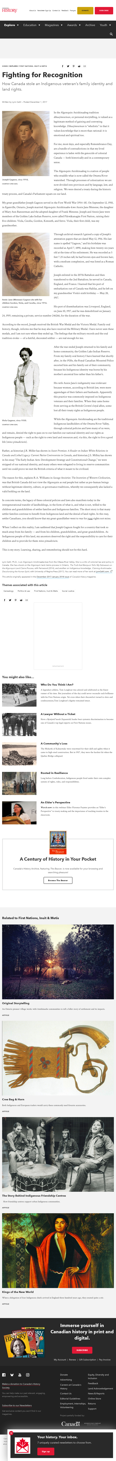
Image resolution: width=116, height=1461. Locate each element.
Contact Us (56, 11)
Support (92, 1408)
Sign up (46, 1451)
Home (5, 66)
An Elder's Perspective (55, 802)
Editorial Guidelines (70, 1398)
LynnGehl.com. (104, 571)
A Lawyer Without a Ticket (58, 714)
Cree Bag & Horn (13, 1099)
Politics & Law (24, 591)
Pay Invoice (104, 1359)
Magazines (52, 25)
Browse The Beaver (58, 880)
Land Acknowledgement (100, 1388)
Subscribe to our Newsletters (17, 1405)
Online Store (94, 1398)
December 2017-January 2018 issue (53, 577)
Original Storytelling (15, 1003)
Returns (92, 1403)
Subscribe (104, 11)
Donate (85, 11)
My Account (60, 1359)
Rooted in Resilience (54, 773)
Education (30, 25)
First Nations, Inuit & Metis (33, 66)
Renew (72, 1359)
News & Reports (96, 1393)
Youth (104, 25)
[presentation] (19, 695)
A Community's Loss (54, 743)
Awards (72, 25)
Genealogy (9, 591)
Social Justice (68, 591)
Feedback (65, 11)
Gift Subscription (87, 1359)
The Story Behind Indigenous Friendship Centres (34, 1195)
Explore (10, 25)
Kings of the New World (18, 1292)
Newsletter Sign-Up (44, 11)
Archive (90, 25)
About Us (32, 11)
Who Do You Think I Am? (57, 684)
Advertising (66, 1379)
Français (73, 11)
